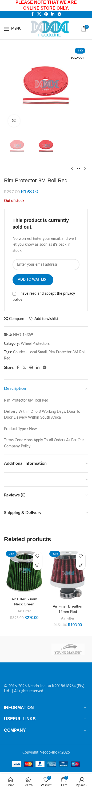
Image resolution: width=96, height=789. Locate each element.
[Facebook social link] (32, 14)
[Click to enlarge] (14, 121)
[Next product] (85, 168)
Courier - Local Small (30, 352)
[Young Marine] (68, 649)
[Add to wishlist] (37, 556)
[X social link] (39, 14)
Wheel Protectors (35, 344)
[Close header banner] (85, 5)
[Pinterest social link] (46, 14)
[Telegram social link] (59, 14)
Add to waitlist (33, 279)
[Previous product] (72, 168)
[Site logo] (51, 28)
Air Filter (24, 611)
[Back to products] (78, 168)
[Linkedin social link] (53, 14)
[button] (37, 565)
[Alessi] (24, 649)
